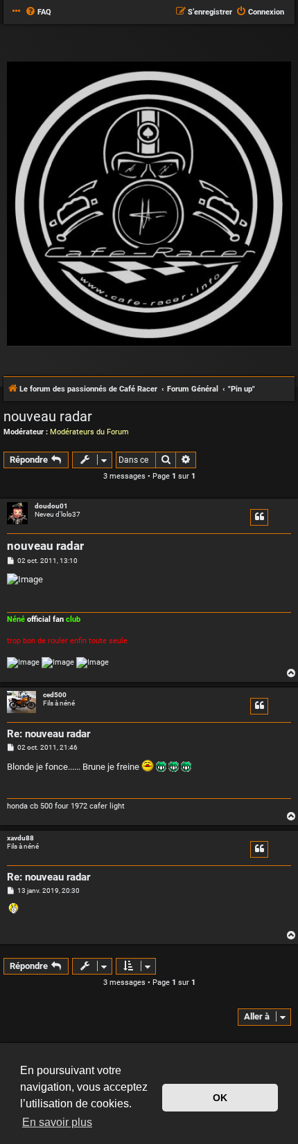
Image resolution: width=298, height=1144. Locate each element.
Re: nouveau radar (48, 734)
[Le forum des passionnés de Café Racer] (149, 204)
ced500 (55, 695)
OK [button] (220, 1097)
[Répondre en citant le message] (259, 517)
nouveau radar (47, 416)
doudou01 (51, 506)
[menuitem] (38, 12)
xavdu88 (20, 838)
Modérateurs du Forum (89, 431)
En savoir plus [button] (57, 1122)
